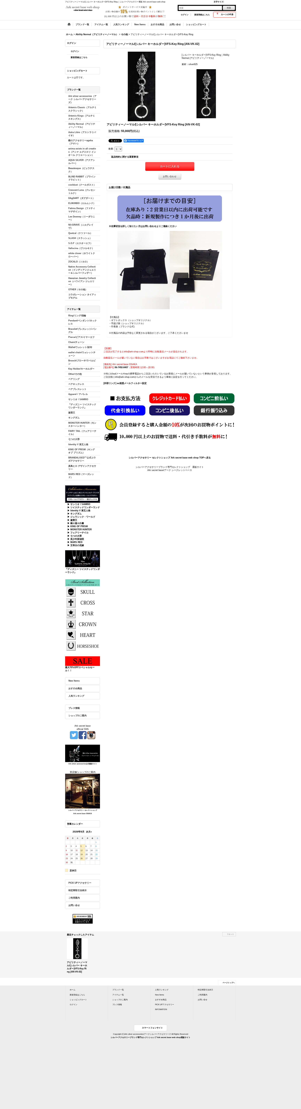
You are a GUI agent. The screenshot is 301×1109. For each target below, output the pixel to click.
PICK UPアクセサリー (79, 883)
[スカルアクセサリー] (82, 591)
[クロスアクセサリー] (82, 602)
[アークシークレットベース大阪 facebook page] (82, 735)
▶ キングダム (74, 513)
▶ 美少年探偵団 (75, 539)
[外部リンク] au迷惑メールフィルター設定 (125, 383)
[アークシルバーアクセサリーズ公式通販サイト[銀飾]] (82, 753)
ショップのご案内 (77, 715)
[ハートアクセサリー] (82, 634)
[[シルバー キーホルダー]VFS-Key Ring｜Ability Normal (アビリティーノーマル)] (141, 86)
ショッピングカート (78, 1000)
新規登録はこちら (202, 15)
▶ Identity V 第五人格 (78, 510)
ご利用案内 (74, 897)
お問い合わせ (169, 176)
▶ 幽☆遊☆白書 (75, 523)
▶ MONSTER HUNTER (79, 529)
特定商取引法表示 (77, 890)
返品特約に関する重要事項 (124, 156)
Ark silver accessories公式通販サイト (82, 764)
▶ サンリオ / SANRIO (78, 504)
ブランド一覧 (118, 990)
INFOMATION (161, 1009)
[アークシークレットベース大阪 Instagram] (91, 735)
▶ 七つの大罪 (74, 536)
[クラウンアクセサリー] (82, 624)
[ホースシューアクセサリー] (82, 645)
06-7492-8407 (121, 367)
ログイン (184, 15)
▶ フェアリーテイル (77, 532)
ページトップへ (229, 983)
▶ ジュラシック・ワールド (81, 516)
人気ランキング (76, 696)
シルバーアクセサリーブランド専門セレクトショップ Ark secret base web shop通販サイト (150, 1037)
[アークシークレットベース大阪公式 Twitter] (74, 735)
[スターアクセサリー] (82, 613)
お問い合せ (74, 905)
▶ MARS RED (74, 542)
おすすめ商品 (75, 688)
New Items (74, 680)
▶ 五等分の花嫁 (75, 545)
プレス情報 (74, 708)
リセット (230, 934)
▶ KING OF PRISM (77, 526)
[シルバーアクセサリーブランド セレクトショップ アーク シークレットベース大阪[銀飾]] (82, 791)
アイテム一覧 (118, 995)
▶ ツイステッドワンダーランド (83, 507)
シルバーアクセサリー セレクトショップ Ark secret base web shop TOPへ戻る (170, 457)
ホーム (72, 990)
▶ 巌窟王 (72, 520)
